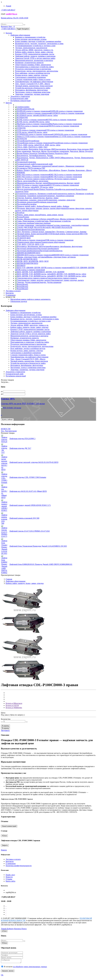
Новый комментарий (9, 826)
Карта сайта (10, 881)
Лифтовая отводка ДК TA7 (20, 448)
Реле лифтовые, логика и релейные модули (32, 73)
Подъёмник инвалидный (20, 101)
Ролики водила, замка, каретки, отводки (31, 75)
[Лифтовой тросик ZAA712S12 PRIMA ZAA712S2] (4, 536)
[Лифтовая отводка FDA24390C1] (4, 442)
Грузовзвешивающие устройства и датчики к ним (35, 46)
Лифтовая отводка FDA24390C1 (22, 439)
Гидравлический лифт (19, 98)
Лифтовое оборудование (20, 35)
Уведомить (5, 730)
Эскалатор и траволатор (20, 96)
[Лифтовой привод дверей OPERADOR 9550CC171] (4, 510)
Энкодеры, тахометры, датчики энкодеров (32, 94)
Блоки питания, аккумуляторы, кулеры (30, 39)
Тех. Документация (9, 431)
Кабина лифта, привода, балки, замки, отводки (34, 52)
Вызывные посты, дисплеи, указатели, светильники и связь (39, 44)
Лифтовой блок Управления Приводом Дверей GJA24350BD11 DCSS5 (38, 546)
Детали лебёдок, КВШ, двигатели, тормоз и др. (34, 50)
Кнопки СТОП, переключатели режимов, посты (34, 54)
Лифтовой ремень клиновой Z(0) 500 (24, 518)
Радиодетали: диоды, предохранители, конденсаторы (36, 71)
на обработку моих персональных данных (30, 967)
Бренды (9, 103)
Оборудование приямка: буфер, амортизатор (33, 65)
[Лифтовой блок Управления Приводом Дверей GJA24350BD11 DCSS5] (4, 553)
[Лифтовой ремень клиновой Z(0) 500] (4, 523)
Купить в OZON (12, 705)
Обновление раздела (18, 301)
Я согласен (25, 967)
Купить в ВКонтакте (14, 703)
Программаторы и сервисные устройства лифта (34, 67)
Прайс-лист (10, 875)
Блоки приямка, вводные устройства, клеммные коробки (38, 41)
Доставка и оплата (13, 291)
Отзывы (9, 879)
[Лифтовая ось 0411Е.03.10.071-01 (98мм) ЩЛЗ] (4, 497)
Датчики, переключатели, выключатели (31, 48)
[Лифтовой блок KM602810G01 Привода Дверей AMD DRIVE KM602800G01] (4, 573)
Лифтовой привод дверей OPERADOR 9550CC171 (30, 505)
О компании (11, 295)
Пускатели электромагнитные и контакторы (33, 69)
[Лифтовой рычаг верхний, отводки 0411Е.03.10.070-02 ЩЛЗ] (4, 470)
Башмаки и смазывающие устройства (30, 37)
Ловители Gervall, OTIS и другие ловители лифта (35, 58)
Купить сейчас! (7, 419)
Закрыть (5, 845)
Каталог (9, 33)
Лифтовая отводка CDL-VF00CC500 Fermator (27, 477)
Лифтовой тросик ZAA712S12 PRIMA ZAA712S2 (29, 531)
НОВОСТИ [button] (10, 297)
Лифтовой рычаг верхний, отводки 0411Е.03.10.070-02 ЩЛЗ (33, 462)
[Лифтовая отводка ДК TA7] (4, 452)
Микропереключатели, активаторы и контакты (34, 60)
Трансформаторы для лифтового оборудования (34, 82)
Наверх (4, 850)
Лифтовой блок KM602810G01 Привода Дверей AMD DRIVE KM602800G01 (40, 564)
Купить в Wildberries (14, 708)
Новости (9, 877)
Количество (5, 719)
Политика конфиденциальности (19, 866)
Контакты (10, 293)
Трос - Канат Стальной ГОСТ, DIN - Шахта (32, 84)
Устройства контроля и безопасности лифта (32, 88)
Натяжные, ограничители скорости (29, 63)
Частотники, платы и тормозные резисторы (32, 92)
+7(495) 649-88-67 (8, 10)
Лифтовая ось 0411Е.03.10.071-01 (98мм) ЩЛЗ (28, 491)
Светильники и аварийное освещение (30, 77)
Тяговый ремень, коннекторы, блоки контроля (34, 86)
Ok (2, 975)
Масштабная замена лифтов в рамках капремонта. (30, 299)
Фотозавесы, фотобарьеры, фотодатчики (31, 90)
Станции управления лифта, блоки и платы (32, 79)
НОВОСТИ (5, 429)
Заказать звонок (7, 971)
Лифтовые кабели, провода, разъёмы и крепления (35, 56)
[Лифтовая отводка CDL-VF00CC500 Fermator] (4, 482)
